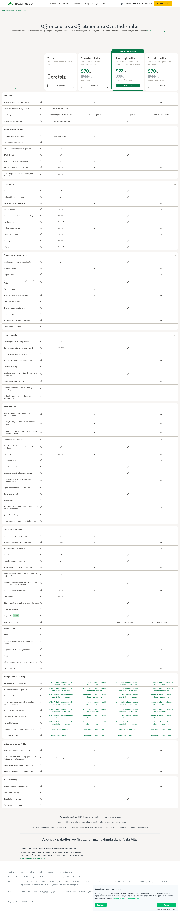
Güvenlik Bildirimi (106, 882)
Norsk (29, 892)
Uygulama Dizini (38, 877)
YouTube (58, 872)
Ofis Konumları (52, 877)
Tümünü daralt (8, 89)
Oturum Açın (147, 4)
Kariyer (62, 877)
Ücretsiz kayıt (163, 3)
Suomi (22, 892)
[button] (90, 95)
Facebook (23, 872)
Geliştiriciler (67, 872)
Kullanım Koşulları (27, 882)
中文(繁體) (44, 892)
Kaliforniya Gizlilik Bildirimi (60, 882)
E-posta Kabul (161, 882)
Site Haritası (72, 877)
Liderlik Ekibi (25, 877)
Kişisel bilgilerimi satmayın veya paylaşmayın (62, 885)
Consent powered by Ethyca (165, 909)
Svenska (68, 892)
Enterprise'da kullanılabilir (61, 729)
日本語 (60, 892)
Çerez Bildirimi (133, 898)
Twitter (32, 872)
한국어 (52, 892)
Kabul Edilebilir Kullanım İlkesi (85, 882)
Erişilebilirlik (25, 885)
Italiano (82, 892)
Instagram (49, 872)
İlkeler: (11, 882)
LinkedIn (39, 872)
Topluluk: (12, 872)
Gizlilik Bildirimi (119, 898)
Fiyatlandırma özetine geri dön (15, 10)
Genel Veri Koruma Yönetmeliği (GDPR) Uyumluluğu (134, 882)
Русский (90, 892)
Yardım (81, 877)
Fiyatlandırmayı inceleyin (156, 31)
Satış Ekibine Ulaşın (132, 4)
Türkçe (35, 892)
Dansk (75, 892)
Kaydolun (61, 86)
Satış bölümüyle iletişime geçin (32, 858)
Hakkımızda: (13, 877)
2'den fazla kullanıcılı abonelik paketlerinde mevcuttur (61, 683)
